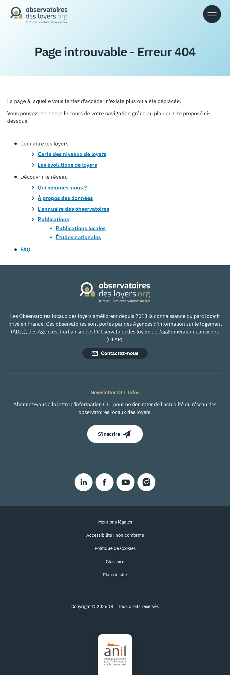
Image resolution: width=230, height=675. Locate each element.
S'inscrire (109, 434)
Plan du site (115, 574)
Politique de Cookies (115, 548)
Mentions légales (115, 522)
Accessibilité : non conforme (115, 535)
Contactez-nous (119, 353)
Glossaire (115, 561)
